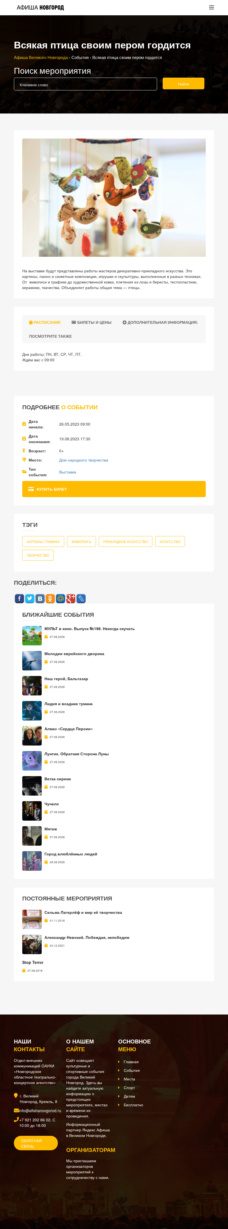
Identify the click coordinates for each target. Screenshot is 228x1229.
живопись (81, 541)
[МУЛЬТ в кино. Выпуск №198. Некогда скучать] (32, 635)
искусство (170, 541)
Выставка (67, 472)
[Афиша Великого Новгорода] (51, 1194)
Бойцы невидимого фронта (71, 912)
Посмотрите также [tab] (50, 336)
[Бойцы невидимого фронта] (32, 918)
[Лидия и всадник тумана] (32, 710)
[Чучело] (32, 810)
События (132, 1064)
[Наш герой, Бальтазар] (32, 685)
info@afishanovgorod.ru (40, 1104)
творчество (38, 555)
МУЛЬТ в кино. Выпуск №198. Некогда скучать (89, 628)
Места (129, 1072)
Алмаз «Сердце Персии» (68, 728)
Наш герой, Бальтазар (66, 678)
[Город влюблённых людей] (32, 860)
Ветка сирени (57, 778)
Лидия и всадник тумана (68, 703)
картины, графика (43, 541)
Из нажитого (34, 956)
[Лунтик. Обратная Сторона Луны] (32, 760)
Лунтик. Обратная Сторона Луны (76, 753)
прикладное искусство (125, 541)
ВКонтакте (40, 599)
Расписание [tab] (47, 322)
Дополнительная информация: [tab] (162, 322)
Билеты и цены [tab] (93, 322)
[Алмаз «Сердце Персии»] (32, 735)
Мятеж (50, 828)
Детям (129, 1089)
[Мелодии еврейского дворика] (32, 660)
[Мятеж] (32, 835)
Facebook (19, 599)
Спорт (129, 1081)
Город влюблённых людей (70, 854)
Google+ (71, 599)
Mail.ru (60, 599)
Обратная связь (31, 1136)
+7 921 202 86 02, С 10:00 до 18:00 (37, 1116)
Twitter (29, 599)
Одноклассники (50, 599)
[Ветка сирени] (32, 785)
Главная (131, 1055)
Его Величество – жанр (45, 937)
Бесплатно (133, 1098)
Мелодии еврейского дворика (74, 653)
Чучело (51, 803)
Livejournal (81, 599)
